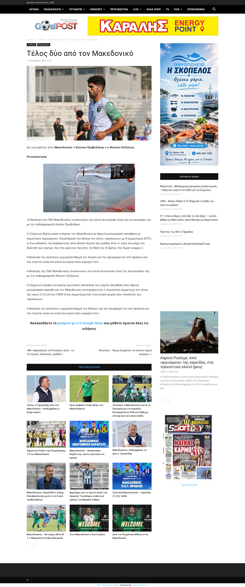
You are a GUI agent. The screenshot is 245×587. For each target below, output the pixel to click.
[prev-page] (29, 545)
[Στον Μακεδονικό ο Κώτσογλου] (89, 518)
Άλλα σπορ (154, 9)
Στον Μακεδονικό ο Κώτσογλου (87, 534)
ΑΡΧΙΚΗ (34, 9)
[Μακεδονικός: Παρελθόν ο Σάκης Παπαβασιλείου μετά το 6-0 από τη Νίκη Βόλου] (46, 476)
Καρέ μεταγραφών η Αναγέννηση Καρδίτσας (185, 243)
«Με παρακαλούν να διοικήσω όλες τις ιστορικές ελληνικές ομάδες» (50, 352)
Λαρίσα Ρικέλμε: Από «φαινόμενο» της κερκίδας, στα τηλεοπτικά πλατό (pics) (186, 362)
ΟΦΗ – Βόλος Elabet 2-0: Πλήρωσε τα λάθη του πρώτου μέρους (187, 203)
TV (167, 9)
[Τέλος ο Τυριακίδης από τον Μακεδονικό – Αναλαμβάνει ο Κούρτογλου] (46, 388)
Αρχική (30, 39)
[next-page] (34, 545)
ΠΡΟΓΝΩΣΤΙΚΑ (119, 9)
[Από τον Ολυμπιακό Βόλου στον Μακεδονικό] (132, 518)
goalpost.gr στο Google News (80, 323)
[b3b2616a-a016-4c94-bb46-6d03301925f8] (89, 215)
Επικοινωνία (196, 9)
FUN (176, 9)
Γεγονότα (75, 9)
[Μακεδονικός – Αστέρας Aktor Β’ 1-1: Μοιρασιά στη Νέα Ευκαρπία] (46, 518)
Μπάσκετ (96, 9)
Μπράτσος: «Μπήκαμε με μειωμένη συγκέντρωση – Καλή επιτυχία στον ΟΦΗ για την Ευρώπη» (188, 188)
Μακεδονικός (56, 39)
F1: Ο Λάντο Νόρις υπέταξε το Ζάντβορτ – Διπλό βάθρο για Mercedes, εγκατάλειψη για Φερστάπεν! (189, 218)
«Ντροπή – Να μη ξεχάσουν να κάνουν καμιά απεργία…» (125, 352)
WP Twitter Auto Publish (108, 585)
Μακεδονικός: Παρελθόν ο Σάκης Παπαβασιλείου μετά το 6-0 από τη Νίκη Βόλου (45, 496)
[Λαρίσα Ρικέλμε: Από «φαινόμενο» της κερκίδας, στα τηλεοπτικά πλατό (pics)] (189, 332)
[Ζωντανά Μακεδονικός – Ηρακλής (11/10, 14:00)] (132, 476)
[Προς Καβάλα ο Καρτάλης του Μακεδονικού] (89, 388)
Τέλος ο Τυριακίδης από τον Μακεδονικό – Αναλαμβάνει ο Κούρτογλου (43, 409)
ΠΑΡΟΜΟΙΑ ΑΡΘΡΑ (89, 367)
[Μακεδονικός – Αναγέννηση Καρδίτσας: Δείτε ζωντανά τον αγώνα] (89, 434)
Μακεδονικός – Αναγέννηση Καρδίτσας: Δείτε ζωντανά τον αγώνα (87, 454)
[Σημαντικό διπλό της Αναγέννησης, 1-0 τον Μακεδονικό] (46, 434)
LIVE (135, 9)
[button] (214, 9)
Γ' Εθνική (41, 39)
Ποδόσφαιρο (52, 9)
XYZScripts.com (140, 585)
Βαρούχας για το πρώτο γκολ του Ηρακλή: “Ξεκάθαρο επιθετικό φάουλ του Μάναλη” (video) (88, 496)
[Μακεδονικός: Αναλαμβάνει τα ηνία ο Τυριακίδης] (132, 434)
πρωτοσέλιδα (189, 485)
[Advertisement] (189, 282)
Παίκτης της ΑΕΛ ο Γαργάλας (176, 231)
